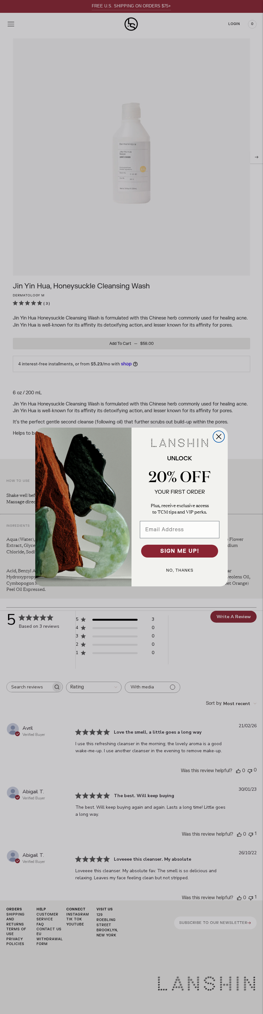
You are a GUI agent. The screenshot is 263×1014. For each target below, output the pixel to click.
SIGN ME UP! (179, 551)
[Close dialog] (219, 436)
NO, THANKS (179, 570)
